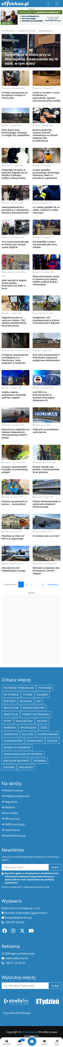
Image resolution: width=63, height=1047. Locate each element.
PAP (38, 701)
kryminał (40, 760)
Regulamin (11, 801)
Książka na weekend (17, 747)
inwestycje (10, 714)
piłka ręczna (24, 721)
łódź (44, 727)
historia (9, 767)
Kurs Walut (11, 813)
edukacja (26, 701)
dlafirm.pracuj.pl (15, 824)
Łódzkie (52, 741)
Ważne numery (14, 790)
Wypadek (9, 701)
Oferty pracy (12, 818)
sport (7, 721)
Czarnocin (10, 734)
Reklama (10, 807)
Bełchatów (11, 708)
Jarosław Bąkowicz (16, 760)
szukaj (55, 985)
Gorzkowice (34, 741)
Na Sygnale (11, 694)
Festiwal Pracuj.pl (15, 835)
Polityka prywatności (17, 796)
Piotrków (44, 688)
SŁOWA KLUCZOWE (27, 31)
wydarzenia (28, 727)
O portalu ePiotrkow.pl (17, 1013)
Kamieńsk (9, 727)
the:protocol (12, 830)
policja (27, 694)
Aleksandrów (12, 741)
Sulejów (42, 694)
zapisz (55, 867)
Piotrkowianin (48, 734)
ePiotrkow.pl (8, 31)
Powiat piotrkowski (35, 714)
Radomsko (26, 767)
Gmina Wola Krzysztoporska (23, 754)
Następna (53, 584)
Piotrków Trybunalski (18, 688)
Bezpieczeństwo (34, 708)
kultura (27, 734)
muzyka (42, 721)
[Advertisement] (31, 628)
